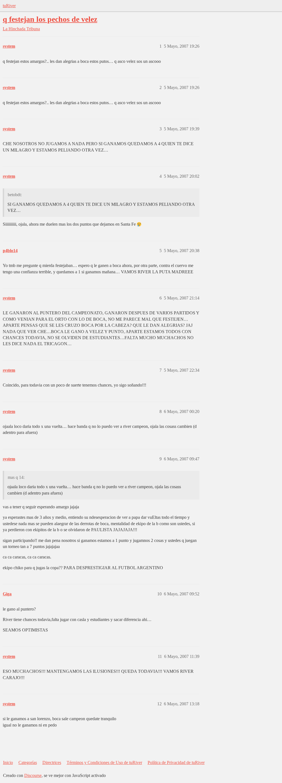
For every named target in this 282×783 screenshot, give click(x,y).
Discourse (33, 775)
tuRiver (9, 5)
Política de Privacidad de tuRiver (176, 762)
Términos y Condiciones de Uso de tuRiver (104, 762)
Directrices (51, 762)
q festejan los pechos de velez (50, 19)
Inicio (8, 762)
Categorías (27, 762)
